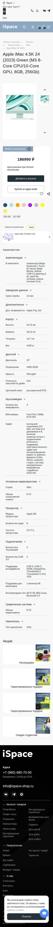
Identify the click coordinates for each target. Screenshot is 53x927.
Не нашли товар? (38, 850)
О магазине (9, 881)
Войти (33, 27)
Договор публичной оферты (14, 923)
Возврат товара (11, 869)
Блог (5, 890)
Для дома (34, 834)
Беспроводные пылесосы (37, 811)
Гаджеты (33, 824)
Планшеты (8, 819)
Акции (31, 227)
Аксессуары (9, 828)
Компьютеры (10, 824)
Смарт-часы (9, 814)
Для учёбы (35, 839)
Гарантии (34, 855)
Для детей (34, 829)
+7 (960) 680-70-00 (32, 10)
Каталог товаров (16, 804)
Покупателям (14, 845)
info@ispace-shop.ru (18, 786)
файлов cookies (15, 910)
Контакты (8, 885)
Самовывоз (9, 865)
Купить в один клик (26, 189)
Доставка (8, 860)
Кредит (7, 855)
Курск (9, 3)
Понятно (26, 916)
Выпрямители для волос (39, 818)
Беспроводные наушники (11, 835)
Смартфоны (9, 809)
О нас (10, 876)
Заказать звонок (37, 10)
